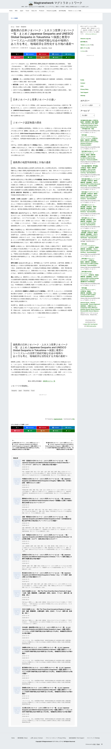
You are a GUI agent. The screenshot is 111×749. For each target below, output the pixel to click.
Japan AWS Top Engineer (91, 324)
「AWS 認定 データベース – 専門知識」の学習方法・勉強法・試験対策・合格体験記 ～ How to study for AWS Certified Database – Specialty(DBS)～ (88, 208)
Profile (82, 80)
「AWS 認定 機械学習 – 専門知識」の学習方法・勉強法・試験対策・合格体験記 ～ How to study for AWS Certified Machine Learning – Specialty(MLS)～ (89, 169)
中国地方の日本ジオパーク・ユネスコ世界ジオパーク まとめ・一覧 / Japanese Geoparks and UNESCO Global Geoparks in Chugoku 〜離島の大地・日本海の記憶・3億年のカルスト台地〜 (46, 480)
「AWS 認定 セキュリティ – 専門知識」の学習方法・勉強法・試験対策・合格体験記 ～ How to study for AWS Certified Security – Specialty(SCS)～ (88, 221)
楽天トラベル (85, 48)
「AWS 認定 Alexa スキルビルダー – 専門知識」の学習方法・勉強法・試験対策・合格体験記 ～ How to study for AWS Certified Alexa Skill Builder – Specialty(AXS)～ (89, 234)
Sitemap (82, 95)
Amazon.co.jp (51, 10)
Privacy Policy (84, 89)
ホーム (12, 26)
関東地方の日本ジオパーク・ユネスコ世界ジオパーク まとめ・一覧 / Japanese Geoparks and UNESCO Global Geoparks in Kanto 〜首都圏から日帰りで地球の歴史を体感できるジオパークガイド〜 (47, 500)
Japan (38, 48)
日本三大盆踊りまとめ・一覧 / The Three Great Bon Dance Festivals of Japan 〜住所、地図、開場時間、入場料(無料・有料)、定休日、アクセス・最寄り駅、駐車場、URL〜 (47, 593)
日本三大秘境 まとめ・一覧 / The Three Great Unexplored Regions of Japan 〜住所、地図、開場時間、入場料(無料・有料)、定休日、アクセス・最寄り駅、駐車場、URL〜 (47, 611)
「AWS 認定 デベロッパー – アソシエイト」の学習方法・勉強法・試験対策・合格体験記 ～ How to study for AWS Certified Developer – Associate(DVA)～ (89, 262)
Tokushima (44, 48)
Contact (82, 83)
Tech (98, 744)
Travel (17, 26)
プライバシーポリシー (91, 34)
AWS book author (91, 326)
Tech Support (84, 92)
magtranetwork (58, 419)
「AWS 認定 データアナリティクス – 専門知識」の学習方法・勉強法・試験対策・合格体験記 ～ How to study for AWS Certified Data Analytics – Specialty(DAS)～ (89, 195)
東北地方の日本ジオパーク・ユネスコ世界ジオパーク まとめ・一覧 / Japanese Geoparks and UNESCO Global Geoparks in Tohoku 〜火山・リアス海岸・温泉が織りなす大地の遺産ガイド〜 (47, 575)
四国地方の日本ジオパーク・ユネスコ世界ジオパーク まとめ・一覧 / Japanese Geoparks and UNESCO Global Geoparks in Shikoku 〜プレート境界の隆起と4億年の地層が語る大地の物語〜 (47, 556)
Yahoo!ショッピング (74, 10)
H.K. (73, 419)
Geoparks (23, 26)
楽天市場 (62, 10)
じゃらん (83, 51)
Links (82, 86)
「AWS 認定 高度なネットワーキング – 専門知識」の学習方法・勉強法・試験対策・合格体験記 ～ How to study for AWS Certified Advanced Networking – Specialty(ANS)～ (90, 182)
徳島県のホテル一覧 (49, 381)
